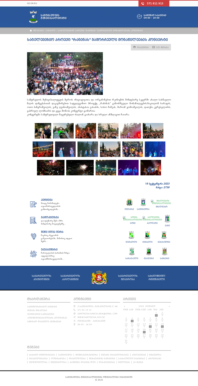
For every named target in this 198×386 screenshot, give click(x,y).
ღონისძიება (58, 358)
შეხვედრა (155, 354)
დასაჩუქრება (107, 362)
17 (126, 330)
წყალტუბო (162, 207)
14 (150, 325)
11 (132, 325)
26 (138, 336)
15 (156, 325)
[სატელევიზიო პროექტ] (43, 137)
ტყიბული (147, 242)
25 (132, 336)
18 (132, 330)
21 (150, 330)
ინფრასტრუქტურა (86, 354)
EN (32, 3)
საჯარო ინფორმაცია (42, 354)
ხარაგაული (131, 258)
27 (144, 336)
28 (150, 336)
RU (35, 3)
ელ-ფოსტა (162, 47)
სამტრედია (143, 209)
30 (162, 336)
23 (162, 330)
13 (144, 325)
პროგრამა (154, 358)
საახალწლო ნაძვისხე (131, 358)
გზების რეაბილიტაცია (115, 354)
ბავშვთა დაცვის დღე (83, 362)
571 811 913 (155, 3)
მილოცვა (124, 362)
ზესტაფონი (164, 242)
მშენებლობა (59, 362)
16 (162, 325)
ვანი (167, 225)
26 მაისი (138, 362)
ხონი (133, 223)
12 (138, 325)
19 (138, 330)
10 (126, 325)
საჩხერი (164, 258)
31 (126, 341)
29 (156, 336)
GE (28, 3)
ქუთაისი (129, 209)
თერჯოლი (131, 242)
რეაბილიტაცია (38, 358)
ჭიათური (149, 258)
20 (144, 330)
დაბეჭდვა (143, 47)
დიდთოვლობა (38, 362)
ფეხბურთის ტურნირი (102, 358)
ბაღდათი (152, 223)
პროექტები (139, 354)
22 (156, 330)
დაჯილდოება (77, 358)
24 (126, 336)
